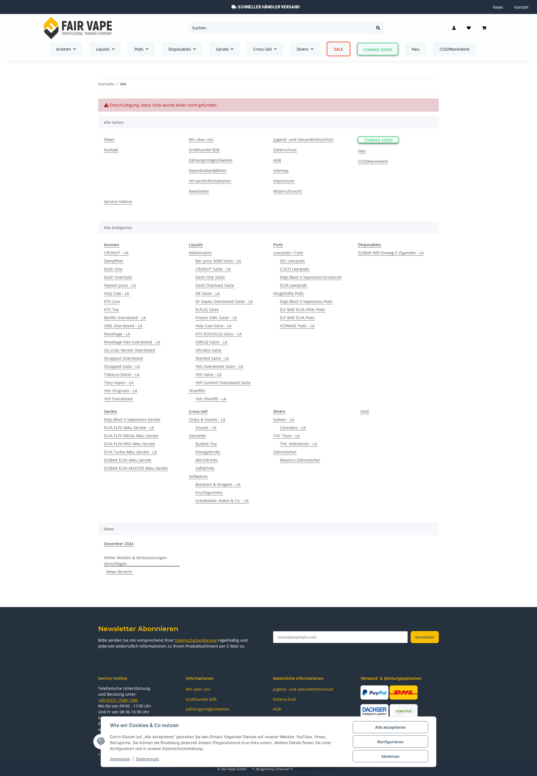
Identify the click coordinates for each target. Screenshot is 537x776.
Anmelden (424, 637)
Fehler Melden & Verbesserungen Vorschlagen (135, 560)
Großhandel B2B (204, 149)
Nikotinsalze (200, 252)
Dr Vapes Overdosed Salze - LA (224, 301)
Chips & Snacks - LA (207, 419)
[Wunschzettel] (469, 28)
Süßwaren (198, 476)
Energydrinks (208, 452)
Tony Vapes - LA (118, 382)
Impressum (120, 758)
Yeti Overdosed (118, 398)
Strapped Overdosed (123, 358)
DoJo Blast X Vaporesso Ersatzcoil (310, 277)
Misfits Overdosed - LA (125, 317)
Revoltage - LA (117, 334)
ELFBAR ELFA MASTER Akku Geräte (136, 468)
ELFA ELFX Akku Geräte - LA (129, 427)
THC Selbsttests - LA (298, 443)
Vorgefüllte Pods (288, 293)
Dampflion (113, 261)
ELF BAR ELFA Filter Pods (302, 309)
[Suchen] (378, 28)
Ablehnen (390, 756)
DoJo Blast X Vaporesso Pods (306, 301)
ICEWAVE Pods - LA (297, 325)
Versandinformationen (210, 181)
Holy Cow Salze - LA (214, 325)
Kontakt (521, 7)
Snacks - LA (206, 427)
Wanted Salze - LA (212, 358)
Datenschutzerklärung (196, 640)
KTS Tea (111, 309)
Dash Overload (118, 277)
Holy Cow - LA (116, 293)
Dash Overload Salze (215, 285)
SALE (364, 411)
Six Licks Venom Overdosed (129, 350)
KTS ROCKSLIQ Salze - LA (219, 334)
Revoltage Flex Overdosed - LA (132, 342)
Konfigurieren (390, 741)
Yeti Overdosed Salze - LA (219, 366)
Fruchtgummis (209, 492)
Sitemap (281, 170)
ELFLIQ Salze (207, 309)
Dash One (113, 269)
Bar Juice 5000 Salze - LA (218, 261)
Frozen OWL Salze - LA (216, 317)
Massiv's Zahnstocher (300, 460)
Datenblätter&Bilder (208, 170)
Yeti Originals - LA (120, 390)
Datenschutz (147, 758)
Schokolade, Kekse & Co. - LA (222, 500)
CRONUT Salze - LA (213, 269)
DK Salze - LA (208, 293)
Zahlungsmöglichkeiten (210, 160)
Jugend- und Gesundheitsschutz (303, 139)
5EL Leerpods (292, 261)
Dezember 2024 (118, 543)
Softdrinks (205, 468)
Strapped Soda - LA (122, 366)
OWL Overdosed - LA (123, 325)
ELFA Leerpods (293, 285)
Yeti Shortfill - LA (211, 398)
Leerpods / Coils (288, 252)
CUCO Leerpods (294, 269)
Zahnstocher (285, 452)
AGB (277, 160)
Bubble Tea (206, 443)
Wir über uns (201, 139)
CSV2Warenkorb (455, 49)
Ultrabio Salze (209, 350)
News (498, 7)
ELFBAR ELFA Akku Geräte (127, 460)
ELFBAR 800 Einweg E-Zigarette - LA (391, 252)
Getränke (197, 435)
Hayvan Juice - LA (120, 285)
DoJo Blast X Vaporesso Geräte (132, 419)
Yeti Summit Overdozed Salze (223, 382)
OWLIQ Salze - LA (211, 342)
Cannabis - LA (293, 427)
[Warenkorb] (484, 28)
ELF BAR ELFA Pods (297, 317)
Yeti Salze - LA (209, 374)
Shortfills (197, 390)
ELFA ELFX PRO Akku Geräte (129, 443)
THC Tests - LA (286, 435)
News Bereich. (119, 571)
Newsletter (199, 191)
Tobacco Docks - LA (122, 374)
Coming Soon (377, 49)
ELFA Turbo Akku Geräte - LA (130, 452)
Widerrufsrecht (287, 191)
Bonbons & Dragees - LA (218, 484)
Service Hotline (118, 201)
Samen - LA (283, 419)
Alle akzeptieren (390, 727)
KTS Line (112, 301)
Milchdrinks (207, 460)
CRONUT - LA (116, 252)
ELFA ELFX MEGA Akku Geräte (131, 435)
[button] (453, 28)
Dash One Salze (210, 277)
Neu (416, 49)
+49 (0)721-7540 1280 (118, 700)
